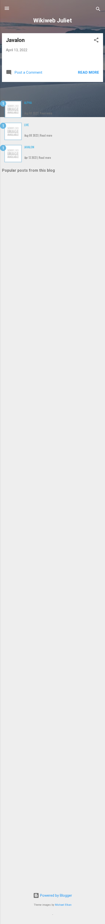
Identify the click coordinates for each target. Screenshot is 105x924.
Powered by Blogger (55, 895)
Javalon (15, 40)
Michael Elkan (63, 904)
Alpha (28, 102)
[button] (96, 41)
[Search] (98, 9)
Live (26, 125)
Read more (88, 72)
